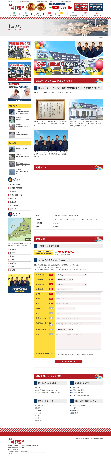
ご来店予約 (74, 408)
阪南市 (12, 256)
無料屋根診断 (73, 15)
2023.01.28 (22, 133)
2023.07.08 (23, 171)
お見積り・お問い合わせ (78, 405)
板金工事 (13, 202)
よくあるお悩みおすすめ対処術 (80, 395)
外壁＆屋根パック (16, 195)
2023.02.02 (22, 125)
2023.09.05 (23, 163)
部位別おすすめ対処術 (77, 392)
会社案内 (25, 15)
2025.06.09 (21, 148)
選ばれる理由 (39, 405)
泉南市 (12, 253)
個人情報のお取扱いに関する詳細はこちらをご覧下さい (75, 354)
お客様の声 (38, 418)
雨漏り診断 (74, 413)
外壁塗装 (13, 191)
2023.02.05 (22, 118)
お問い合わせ (97, 15)
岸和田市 (13, 263)
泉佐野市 (13, 249)
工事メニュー (61, 15)
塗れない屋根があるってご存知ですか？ (46, 390)
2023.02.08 (23, 111)
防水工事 (13, 209)
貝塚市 (12, 267)
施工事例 (49, 15)
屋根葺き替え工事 (16, 188)
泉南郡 (12, 270)
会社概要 (37, 408)
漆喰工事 (13, 198)
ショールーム (85, 15)
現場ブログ (38, 420)
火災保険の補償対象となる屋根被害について (48, 392)
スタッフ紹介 (37, 15)
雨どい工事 (14, 205)
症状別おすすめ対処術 (77, 390)
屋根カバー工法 (15, 185)
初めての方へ (13, 15)
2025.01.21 (22, 155)
